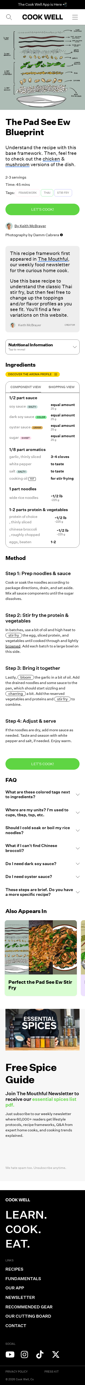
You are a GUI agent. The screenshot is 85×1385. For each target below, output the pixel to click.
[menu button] (75, 17)
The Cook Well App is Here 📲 (42, 4)
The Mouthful (53, 259)
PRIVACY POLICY (16, 1371)
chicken (51, 159)
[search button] (8, 17)
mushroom (17, 164)
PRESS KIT (51, 1371)
